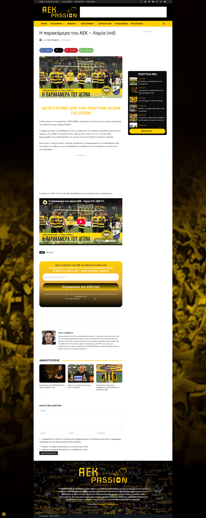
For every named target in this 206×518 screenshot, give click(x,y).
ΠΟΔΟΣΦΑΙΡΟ (56, 23)
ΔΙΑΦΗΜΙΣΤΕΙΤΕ (79, 2)
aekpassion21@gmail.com (107, 504)
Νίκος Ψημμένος (53, 40)
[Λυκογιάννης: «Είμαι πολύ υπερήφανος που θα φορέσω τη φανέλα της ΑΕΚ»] (109, 373)
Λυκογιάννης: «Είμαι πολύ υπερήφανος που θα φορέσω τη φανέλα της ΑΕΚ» (107, 387)
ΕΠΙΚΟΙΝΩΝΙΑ (90, 2)
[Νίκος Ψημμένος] (40, 40)
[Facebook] (141, 1)
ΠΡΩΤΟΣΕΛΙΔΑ (137, 23)
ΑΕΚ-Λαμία (49, 252)
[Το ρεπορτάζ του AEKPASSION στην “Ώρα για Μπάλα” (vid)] (52, 373)
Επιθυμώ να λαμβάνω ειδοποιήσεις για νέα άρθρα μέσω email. (65, 449)
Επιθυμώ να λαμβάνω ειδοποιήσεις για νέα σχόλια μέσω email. (65, 447)
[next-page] (44, 395)
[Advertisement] (123, 12)
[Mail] (149, 1)
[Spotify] (153, 1)
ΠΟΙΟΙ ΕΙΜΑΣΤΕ (67, 2)
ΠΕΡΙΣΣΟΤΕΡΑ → (147, 131)
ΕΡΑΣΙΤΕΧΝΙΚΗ (87, 23)
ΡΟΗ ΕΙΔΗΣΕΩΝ (121, 23)
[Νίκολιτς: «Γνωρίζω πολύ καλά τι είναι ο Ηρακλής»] (81, 373)
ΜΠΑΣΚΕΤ (71, 23)
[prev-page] (40, 395)
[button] (164, 24)
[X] (161, 1)
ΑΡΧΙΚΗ (44, 23)
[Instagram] (145, 1)
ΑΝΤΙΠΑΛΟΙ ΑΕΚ (104, 23)
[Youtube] (165, 1)
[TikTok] (157, 1)
